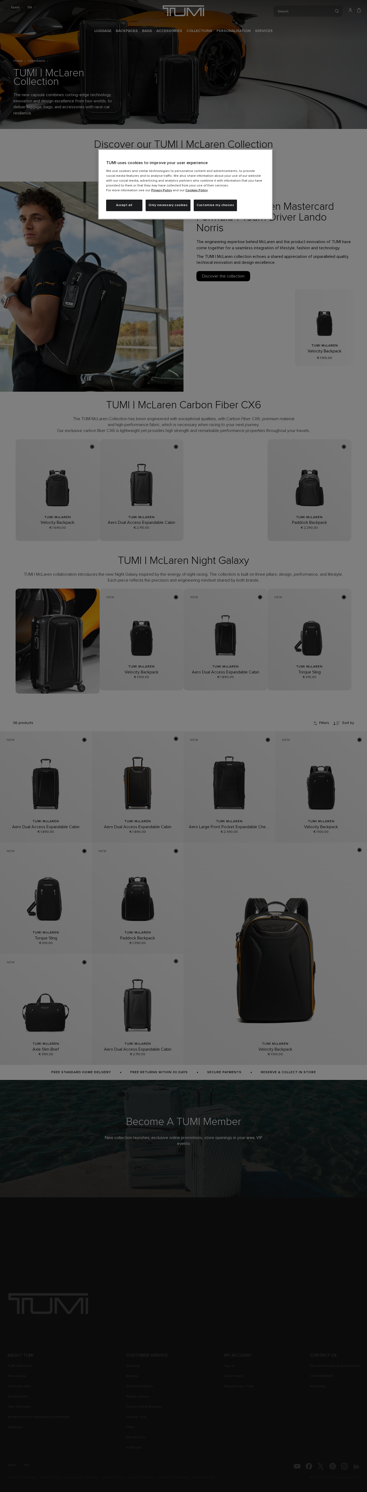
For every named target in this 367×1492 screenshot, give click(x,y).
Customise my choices (215, 205)
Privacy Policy (161, 190)
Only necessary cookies (168, 205)
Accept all (124, 205)
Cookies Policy (196, 190)
